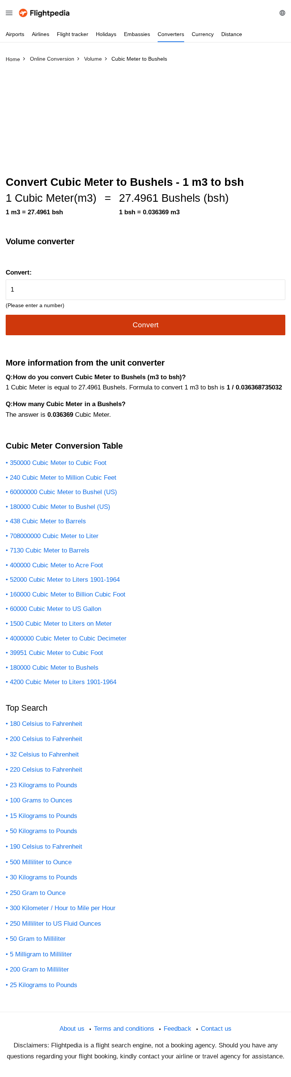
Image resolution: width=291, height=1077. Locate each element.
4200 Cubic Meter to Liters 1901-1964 (63, 682)
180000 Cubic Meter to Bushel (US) (60, 506)
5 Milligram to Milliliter (41, 954)
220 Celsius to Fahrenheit (46, 769)
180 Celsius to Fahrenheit (46, 723)
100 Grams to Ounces (41, 800)
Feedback (177, 1028)
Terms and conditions (124, 1028)
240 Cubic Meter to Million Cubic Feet (63, 477)
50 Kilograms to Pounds (43, 831)
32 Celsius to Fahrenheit (44, 754)
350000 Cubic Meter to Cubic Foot (58, 462)
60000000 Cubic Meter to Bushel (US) (63, 492)
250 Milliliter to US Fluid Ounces (55, 923)
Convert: (19, 272)
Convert (145, 325)
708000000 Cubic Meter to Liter (54, 536)
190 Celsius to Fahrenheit (46, 846)
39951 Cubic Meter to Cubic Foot (56, 652)
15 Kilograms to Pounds (43, 816)
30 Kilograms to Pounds (43, 877)
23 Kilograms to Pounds (43, 785)
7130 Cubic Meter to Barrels (49, 550)
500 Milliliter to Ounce (41, 862)
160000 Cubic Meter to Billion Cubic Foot (67, 594)
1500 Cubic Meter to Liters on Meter (61, 623)
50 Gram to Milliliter (38, 938)
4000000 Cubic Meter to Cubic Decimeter (68, 638)
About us (71, 1028)
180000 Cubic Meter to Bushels (54, 667)
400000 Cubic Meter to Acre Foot (56, 565)
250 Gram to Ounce (38, 892)
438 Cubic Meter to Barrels (48, 521)
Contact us (216, 1028)
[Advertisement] (145, 122)
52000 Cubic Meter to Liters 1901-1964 (65, 579)
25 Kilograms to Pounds (43, 985)
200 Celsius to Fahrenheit (46, 739)
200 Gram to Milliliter (39, 969)
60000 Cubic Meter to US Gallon (55, 608)
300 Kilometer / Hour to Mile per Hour (63, 908)
